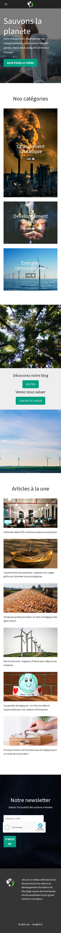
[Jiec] (30, 4)
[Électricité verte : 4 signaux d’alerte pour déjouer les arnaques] (30, 642)
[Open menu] (6, 4)
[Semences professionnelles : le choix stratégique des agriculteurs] (30, 598)
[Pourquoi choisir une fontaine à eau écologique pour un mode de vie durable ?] (30, 731)
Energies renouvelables (30, 265)
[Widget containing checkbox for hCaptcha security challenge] (24, 827)
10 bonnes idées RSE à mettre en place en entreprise (30, 532)
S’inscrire (9, 841)
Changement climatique (31, 149)
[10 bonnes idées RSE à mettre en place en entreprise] (30, 513)
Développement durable (30, 218)
